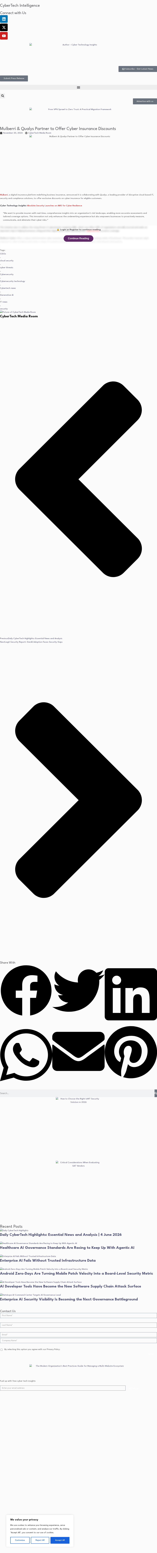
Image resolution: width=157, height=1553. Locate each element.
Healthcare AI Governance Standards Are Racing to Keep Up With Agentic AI (67, 1248)
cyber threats (6, 267)
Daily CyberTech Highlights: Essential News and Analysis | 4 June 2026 (61, 1235)
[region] (40, 1531)
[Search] (156, 1093)
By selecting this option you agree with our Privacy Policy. (32, 1349)
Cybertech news (8, 288)
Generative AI (6, 295)
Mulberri (4, 195)
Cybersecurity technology (12, 281)
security (4, 309)
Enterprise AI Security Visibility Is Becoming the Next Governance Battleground (69, 1299)
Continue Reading (78, 238)
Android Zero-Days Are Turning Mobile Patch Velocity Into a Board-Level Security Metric (76, 1274)
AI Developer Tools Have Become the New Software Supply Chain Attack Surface (70, 1286)
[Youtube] (4, 36)
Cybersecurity (6, 274)
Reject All (40, 1540)
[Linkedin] (4, 19)
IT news (3, 302)
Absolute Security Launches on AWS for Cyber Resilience (54, 206)
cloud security (6, 261)
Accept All (60, 1540)
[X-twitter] (4, 27)
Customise (20, 1540)
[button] (78, 87)
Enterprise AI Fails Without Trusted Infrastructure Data (48, 1261)
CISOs (3, 254)
